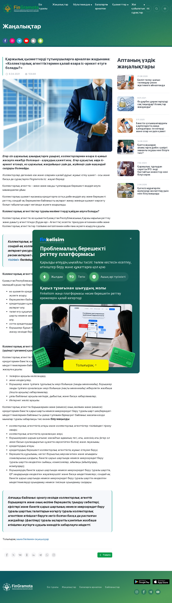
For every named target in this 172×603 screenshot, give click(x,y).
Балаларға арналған (90, 587)
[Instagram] (53, 554)
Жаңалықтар (60, 4)
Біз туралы (52, 587)
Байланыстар (112, 587)
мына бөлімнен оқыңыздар (32, 539)
